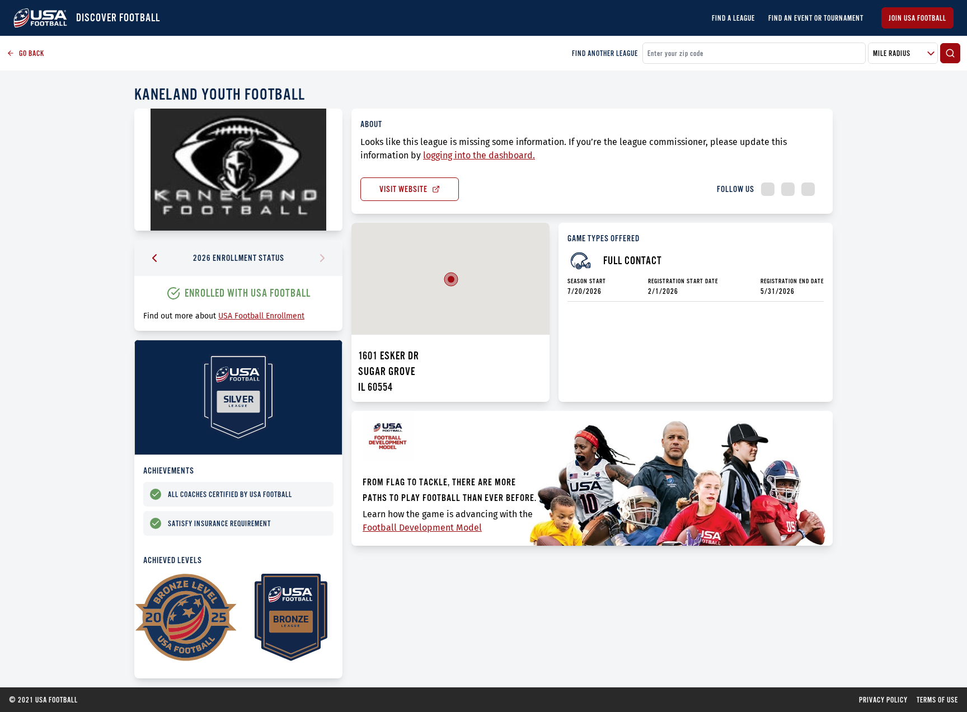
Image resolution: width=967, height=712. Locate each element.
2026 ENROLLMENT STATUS (238, 258)
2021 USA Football (43, 699)
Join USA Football (917, 18)
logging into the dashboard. (479, 155)
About (371, 124)
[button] (451, 279)
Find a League (733, 18)
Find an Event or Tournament (815, 18)
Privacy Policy (883, 700)
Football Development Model (422, 527)
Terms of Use (937, 700)
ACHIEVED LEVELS (172, 560)
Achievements (168, 470)
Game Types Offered (603, 238)
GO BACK (31, 53)
